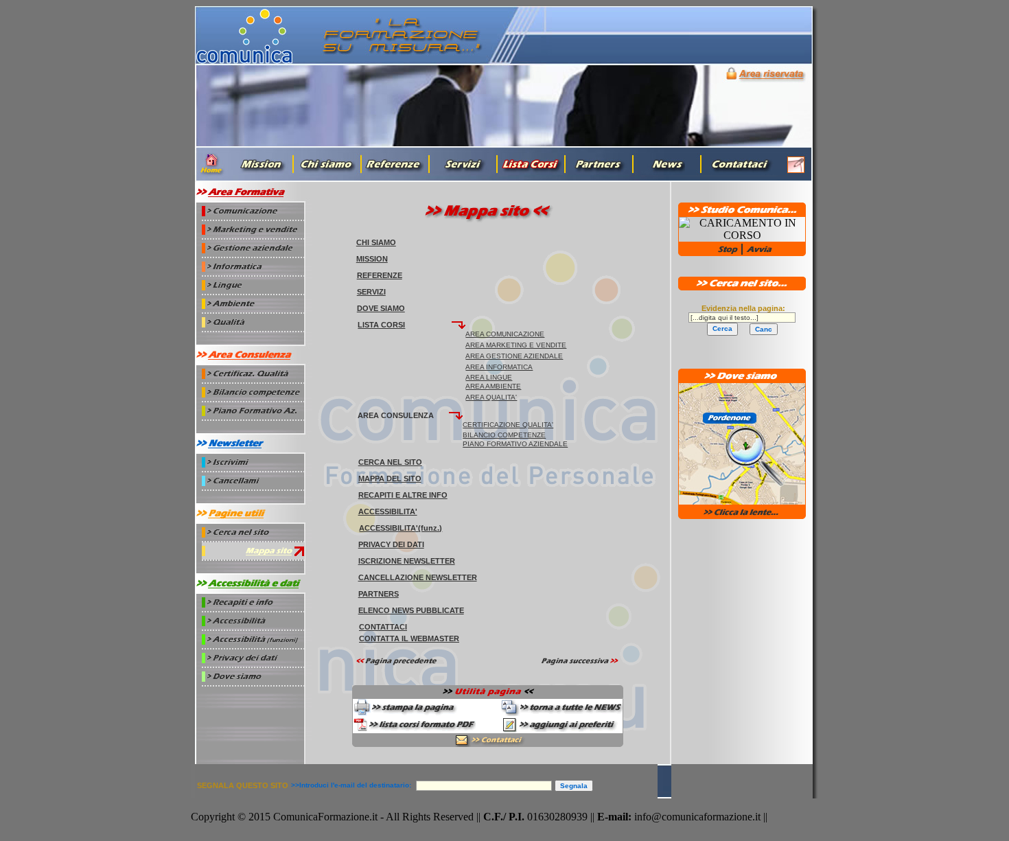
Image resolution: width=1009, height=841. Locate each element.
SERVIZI (371, 292)
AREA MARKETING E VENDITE (515, 345)
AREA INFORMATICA (499, 367)
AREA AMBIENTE (493, 386)
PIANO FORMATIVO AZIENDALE (515, 444)
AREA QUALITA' (491, 397)
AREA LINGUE (488, 377)
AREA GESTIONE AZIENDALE (514, 356)
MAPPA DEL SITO (389, 478)
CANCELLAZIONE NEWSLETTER (417, 577)
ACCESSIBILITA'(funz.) (400, 528)
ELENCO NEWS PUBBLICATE (411, 610)
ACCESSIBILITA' (387, 511)
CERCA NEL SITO (390, 462)
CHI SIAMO (376, 242)
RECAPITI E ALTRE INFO (403, 495)
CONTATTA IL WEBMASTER (409, 638)
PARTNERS (378, 594)
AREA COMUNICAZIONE (504, 334)
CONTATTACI (383, 627)
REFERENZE (379, 275)
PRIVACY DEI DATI (391, 544)
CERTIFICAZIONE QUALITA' (508, 424)
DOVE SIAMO (381, 308)
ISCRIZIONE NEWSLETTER (406, 561)
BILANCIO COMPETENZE (504, 435)
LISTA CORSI (381, 325)
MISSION (372, 259)
